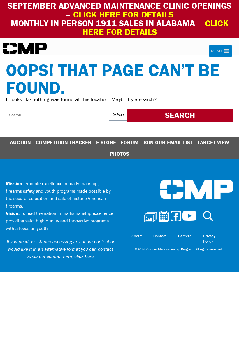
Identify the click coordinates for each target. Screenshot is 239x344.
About (136, 235)
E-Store (106, 142)
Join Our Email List (168, 142)
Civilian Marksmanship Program (25, 48)
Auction (20, 142)
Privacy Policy (209, 238)
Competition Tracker (64, 142)
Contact (159, 235)
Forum (129, 142)
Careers (184, 235)
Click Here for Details (155, 27)
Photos (119, 153)
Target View (213, 142)
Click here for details (123, 14)
